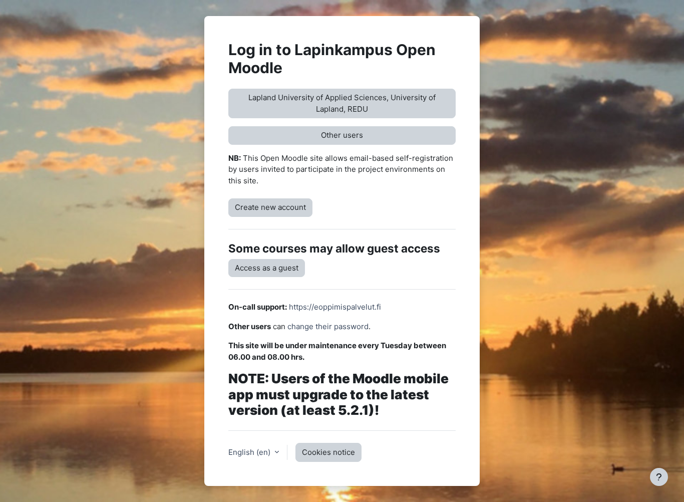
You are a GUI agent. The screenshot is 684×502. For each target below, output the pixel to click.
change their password (328, 326)
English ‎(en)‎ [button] (250, 452)
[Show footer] (659, 477)
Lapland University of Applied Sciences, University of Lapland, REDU (342, 103)
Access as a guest (266, 268)
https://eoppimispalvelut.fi (335, 307)
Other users (342, 135)
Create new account (270, 207)
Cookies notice (328, 452)
